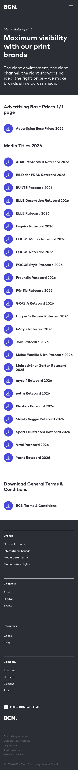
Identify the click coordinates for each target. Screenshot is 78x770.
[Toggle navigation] (71, 7)
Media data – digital (17, 564)
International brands (17, 551)
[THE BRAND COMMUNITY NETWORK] (10, 6)
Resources (10, 626)
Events (8, 605)
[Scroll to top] (69, 755)
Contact (9, 683)
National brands (14, 544)
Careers (9, 677)
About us (9, 670)
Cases (8, 635)
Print (7, 592)
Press (7, 690)
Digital (8, 599)
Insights (9, 642)
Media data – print (16, 557)
